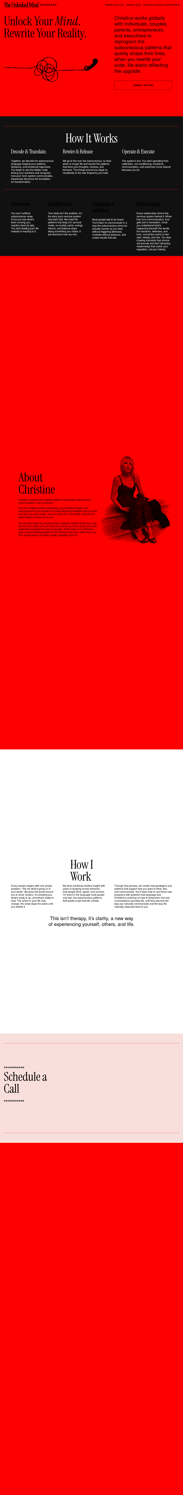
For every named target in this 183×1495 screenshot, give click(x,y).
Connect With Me (143, 85)
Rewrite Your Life (114, 5)
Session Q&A (133, 5)
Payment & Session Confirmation (161, 5)
